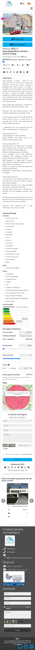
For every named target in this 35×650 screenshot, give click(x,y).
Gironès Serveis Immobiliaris (16, 641)
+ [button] (4, 387)
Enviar (17, 459)
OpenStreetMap (23, 409)
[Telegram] (27, 72)
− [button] (4, 389)
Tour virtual (19, 44)
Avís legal (24, 642)
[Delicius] (18, 72)
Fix (5, 368)
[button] (3, 501)
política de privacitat (27, 454)
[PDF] (8, 72)
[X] (14, 72)
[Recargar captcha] (4, 448)
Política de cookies (15, 642)
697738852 (21, 417)
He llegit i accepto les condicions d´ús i (18, 454)
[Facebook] (21, 4)
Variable (13, 368)
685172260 (13, 417)
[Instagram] (23, 4)
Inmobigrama (17, 644)
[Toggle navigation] (31, 8)
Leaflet (17, 409)
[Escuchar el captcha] (6, 448)
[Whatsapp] (24, 72)
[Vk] (21, 72)
